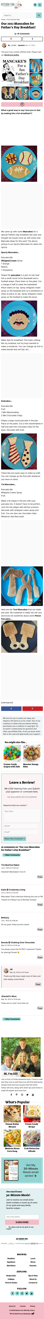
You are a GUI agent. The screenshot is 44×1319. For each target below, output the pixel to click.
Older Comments (12, 855)
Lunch (32, 1258)
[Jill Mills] (4, 45)
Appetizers (11, 1262)
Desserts (33, 1266)
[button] (35, 4)
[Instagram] (22, 1094)
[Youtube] (33, 1094)
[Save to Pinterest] (11, 39)
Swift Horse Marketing (23, 1314)
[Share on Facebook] (32, 39)
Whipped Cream (9, 260)
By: (9, 45)
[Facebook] (11, 1094)
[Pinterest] (16, 1094)
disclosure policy (11, 55)
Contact (23, 1306)
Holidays (11, 1279)
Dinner (32, 1262)
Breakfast (11, 1258)
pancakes (15, 275)
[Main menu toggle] (40, 5)
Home (3, 19)
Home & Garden (11, 1283)
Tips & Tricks (33, 1276)
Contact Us (33, 1283)
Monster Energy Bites (31, 765)
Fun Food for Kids (13, 19)
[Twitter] (27, 1094)
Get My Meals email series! (30, 1170)
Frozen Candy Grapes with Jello (12, 765)
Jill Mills (13, 45)
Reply (40, 877)
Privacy (32, 1306)
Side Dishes (11, 1266)
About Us (33, 1279)
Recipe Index (11, 1276)
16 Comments (23, 34)
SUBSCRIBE (22, 1222)
